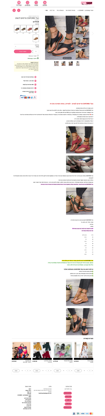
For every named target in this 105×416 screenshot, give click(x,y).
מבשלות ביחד (60, 10)
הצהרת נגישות (27, 407)
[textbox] (22, 386)
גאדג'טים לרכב (27, 398)
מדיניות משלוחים (27, 408)
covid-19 (28, 405)
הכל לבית (52, 10)
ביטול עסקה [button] (68, 403)
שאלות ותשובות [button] (68, 396)
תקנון (66, 389)
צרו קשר (29, 392)
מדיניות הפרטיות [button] (67, 393)
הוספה (78, 370)
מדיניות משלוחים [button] (67, 407)
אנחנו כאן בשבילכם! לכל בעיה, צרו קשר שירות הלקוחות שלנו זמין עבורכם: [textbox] (42, 391)
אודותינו (29, 393)
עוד (47, 10)
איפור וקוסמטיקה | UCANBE (85, 10)
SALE (30, 396)
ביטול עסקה (28, 390)
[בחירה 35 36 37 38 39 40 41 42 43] (26, 46)
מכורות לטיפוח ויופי (70, 10)
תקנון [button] (68, 400)
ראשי (30, 389)
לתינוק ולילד (28, 399)
